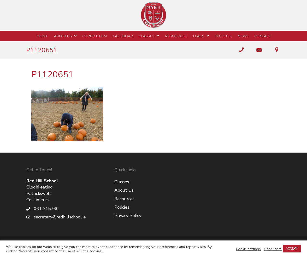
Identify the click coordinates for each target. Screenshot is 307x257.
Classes (121, 182)
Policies (121, 207)
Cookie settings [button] (248, 249)
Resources (124, 199)
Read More (273, 249)
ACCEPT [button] (292, 248)
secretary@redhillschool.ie (60, 217)
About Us (124, 190)
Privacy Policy (127, 215)
